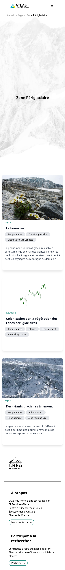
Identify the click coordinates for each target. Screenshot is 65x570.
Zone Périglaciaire (36, 15)
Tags (20, 15)
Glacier (32, 328)
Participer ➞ (18, 563)
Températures (15, 234)
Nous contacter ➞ (21, 522)
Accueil (10, 15)
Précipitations (36, 412)
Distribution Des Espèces (20, 239)
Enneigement (49, 328)
